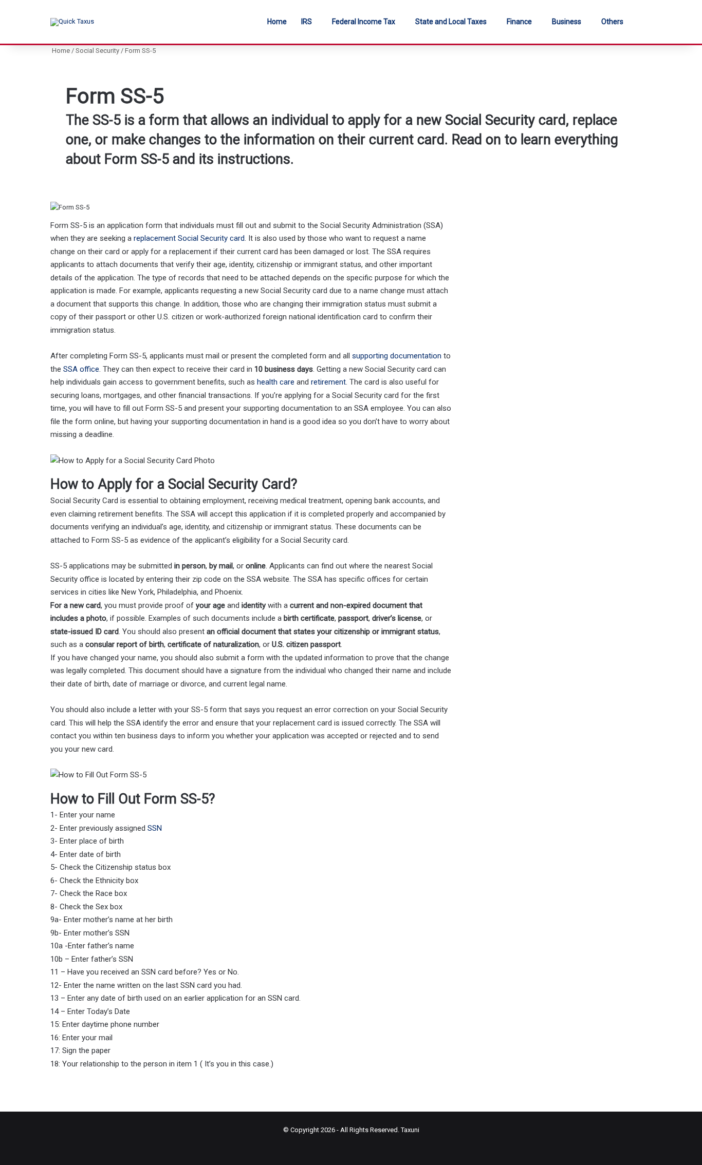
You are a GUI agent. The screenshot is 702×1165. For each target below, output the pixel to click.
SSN (154, 828)
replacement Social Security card (189, 238)
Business (566, 21)
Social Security (97, 50)
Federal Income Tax (363, 21)
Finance (519, 21)
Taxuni (410, 1130)
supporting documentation (396, 355)
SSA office (81, 369)
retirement (328, 382)
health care (275, 382)
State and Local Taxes (451, 21)
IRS (306, 21)
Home (277, 21)
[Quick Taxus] (72, 22)
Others (612, 21)
